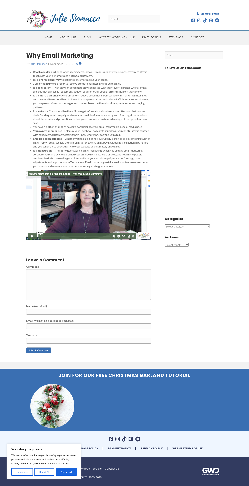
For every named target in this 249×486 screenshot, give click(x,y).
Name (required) (36, 306)
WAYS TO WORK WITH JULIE (117, 37)
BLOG (87, 37)
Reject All (44, 471)
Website (31, 335)
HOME (48, 37)
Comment (32, 266)
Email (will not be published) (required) (50, 320)
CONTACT (197, 37)
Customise (22, 471)
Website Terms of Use (187, 448)
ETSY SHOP (176, 37)
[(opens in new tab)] (210, 471)
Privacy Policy (152, 448)
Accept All (66, 471)
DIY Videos (83, 468)
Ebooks (97, 468)
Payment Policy (119, 448)
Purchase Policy (86, 448)
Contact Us (112, 468)
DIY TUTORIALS (151, 37)
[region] (44, 461)
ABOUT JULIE (68, 37)
